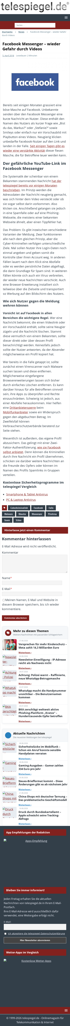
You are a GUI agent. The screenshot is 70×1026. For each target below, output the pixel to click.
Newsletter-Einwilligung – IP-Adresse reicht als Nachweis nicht (42, 661)
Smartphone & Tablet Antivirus (27, 494)
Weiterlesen (25, 652)
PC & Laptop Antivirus (21, 500)
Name (6, 578)
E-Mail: (7, 921)
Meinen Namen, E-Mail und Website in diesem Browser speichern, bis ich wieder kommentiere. (30, 604)
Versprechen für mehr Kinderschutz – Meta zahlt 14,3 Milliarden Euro (43, 645)
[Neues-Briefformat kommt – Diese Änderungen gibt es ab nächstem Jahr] (10, 781)
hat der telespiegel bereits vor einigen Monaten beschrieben (32, 185)
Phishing (52, 514)
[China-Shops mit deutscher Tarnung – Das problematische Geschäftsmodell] (10, 797)
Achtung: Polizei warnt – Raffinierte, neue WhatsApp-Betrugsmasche (42, 676)
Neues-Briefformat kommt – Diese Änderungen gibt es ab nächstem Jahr (43, 782)
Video (18, 520)
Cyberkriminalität (19, 507)
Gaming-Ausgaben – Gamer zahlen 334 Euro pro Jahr (41, 767)
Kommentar (10, 552)
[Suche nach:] (35, 25)
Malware (8, 514)
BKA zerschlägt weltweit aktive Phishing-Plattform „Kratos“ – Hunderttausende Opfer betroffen (41, 713)
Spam (7, 520)
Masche (22, 514)
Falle (51, 507)
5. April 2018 (8, 55)
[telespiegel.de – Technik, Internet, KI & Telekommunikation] (35, 7)
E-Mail (6, 589)
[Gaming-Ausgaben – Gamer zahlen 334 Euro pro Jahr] (10, 766)
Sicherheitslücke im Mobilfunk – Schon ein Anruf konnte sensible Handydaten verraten (40, 750)
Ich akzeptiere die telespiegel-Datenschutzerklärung (36, 933)
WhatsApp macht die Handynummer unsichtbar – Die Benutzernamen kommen (42, 694)
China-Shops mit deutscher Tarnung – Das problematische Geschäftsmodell (43, 798)
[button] (65, 17)
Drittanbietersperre (23, 408)
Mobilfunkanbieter (15, 412)
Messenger (37, 514)
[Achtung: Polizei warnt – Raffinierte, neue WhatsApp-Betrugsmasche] (10, 675)
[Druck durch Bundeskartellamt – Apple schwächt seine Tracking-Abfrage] (10, 812)
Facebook (38, 507)
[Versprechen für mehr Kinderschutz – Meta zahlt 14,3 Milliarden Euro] (10, 644)
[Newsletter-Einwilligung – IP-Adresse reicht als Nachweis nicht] (10, 660)
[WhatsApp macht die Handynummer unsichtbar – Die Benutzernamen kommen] (10, 691)
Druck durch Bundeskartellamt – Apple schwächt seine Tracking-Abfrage (40, 815)
